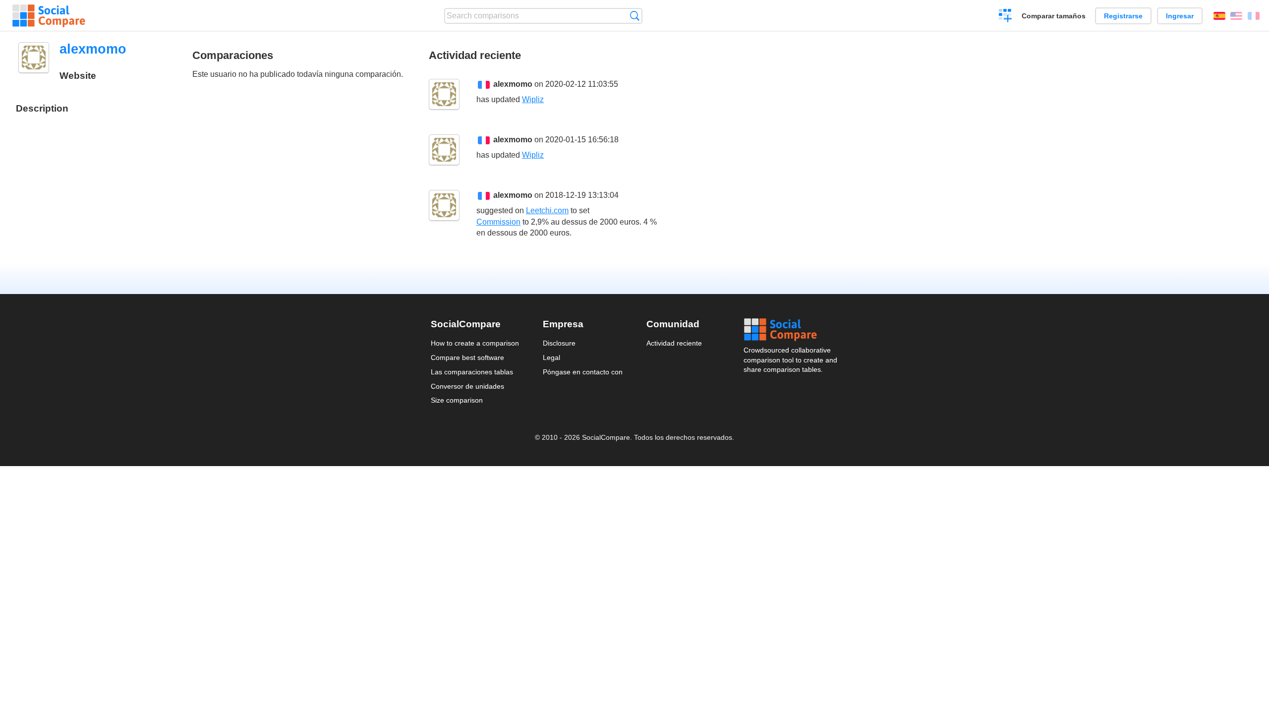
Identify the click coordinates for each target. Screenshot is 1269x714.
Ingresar (1180, 16)
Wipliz (533, 99)
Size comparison (457, 400)
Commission (498, 222)
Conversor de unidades (467, 386)
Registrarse (1123, 16)
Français (1254, 16)
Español (1219, 16)
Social (791, 330)
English (1236, 16)
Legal (551, 357)
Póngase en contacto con (583, 372)
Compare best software (467, 357)
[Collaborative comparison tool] (49, 16)
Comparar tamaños (1054, 16)
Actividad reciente (674, 343)
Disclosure (559, 343)
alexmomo (512, 84)
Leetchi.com (547, 210)
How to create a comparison (475, 343)
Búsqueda (634, 15)
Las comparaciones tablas (472, 372)
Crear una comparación (1005, 16)
